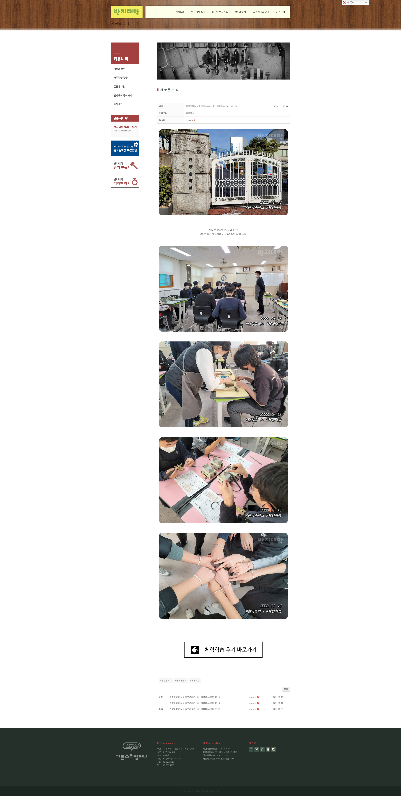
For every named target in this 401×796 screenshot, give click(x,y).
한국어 (350, 2)
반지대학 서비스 (220, 12)
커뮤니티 (280, 12)
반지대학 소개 (198, 12)
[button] (189, 120)
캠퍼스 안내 (240, 12)
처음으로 (180, 12)
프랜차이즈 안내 (261, 12)
